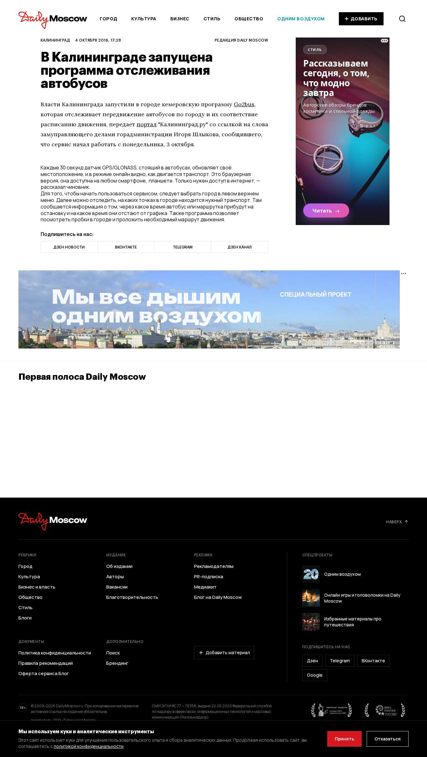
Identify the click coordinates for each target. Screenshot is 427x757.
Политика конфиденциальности (54, 653)
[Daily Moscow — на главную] (52, 521)
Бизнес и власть (36, 587)
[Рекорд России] (385, 710)
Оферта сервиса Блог (43, 673)
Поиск (113, 653)
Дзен (312, 661)
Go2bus (244, 104)
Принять (344, 739)
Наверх (394, 521)
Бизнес (179, 19)
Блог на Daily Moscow (218, 597)
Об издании (119, 566)
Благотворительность (132, 597)
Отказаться (387, 739)
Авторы (115, 577)
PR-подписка (208, 577)
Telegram (340, 661)
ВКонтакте (373, 661)
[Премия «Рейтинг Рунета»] (331, 710)
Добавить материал (228, 652)
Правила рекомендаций (45, 663)
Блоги (25, 618)
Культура (143, 19)
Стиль (212, 19)
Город (109, 19)
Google (315, 675)
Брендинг (117, 663)
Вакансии (117, 587)
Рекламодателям (214, 566)
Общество (248, 19)
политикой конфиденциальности (88, 746)
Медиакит (205, 587)
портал (147, 124)
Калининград (55, 40)
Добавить (364, 19)
